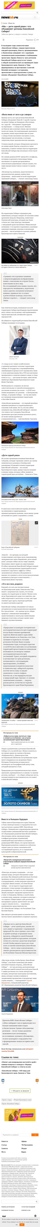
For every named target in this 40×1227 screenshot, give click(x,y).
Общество (11, 23)
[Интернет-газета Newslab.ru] (9, 17)
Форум (24, 1148)
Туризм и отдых (7, 1100)
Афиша (24, 1141)
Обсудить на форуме (21, 1091)
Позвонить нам (25, 1210)
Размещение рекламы (7, 1210)
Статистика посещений (28, 1207)
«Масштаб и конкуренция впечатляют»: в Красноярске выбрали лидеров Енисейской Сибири (19, 861)
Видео (23, 1152)
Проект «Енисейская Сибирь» (10, 1104)
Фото (3, 1152)
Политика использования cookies (10, 1161)
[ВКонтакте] (17, 1216)
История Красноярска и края (22, 1100)
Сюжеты (4, 1148)
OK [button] (22, 1225)
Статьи (5, 23)
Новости (4, 1141)
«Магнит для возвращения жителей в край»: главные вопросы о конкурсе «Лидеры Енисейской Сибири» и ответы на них (19, 1064)
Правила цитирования (8, 1207)
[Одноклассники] (36, 1216)
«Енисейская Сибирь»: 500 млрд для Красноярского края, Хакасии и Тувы (15, 1072)
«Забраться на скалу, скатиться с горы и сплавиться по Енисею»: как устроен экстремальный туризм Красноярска (17, 738)
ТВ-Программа (27, 1145)
